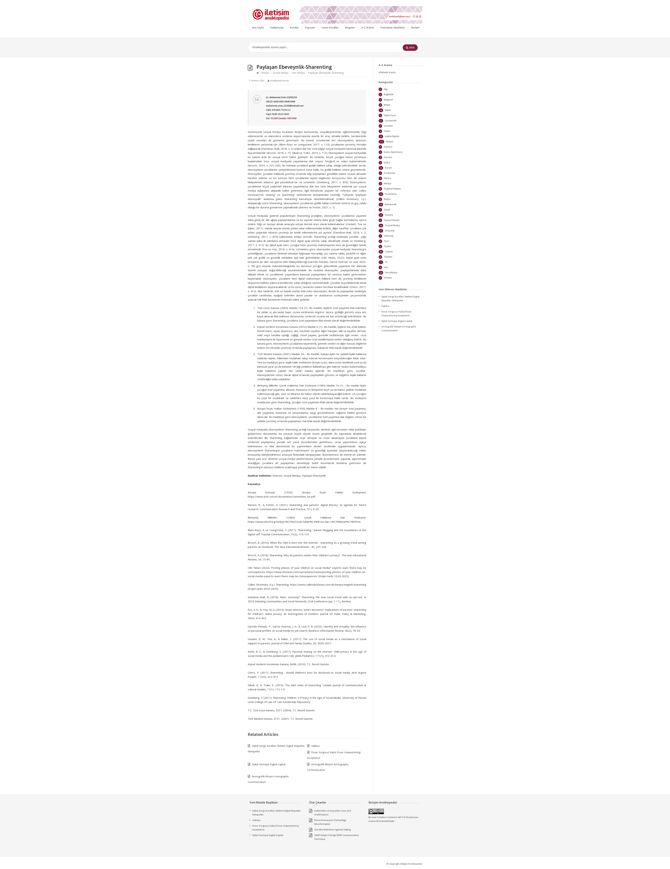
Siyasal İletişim (391, 220)
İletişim (415, 27)
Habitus (315, 745)
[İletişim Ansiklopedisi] (335, 15)
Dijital (388, 110)
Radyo (387, 199)
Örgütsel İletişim (392, 188)
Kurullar (294, 27)
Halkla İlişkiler (392, 136)
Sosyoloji (389, 230)
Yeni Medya (298, 72)
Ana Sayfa (258, 27)
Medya (387, 183)
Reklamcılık (391, 204)
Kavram (388, 157)
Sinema (389, 214)
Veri (386, 267)
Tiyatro (387, 246)
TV (386, 262)
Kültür (387, 162)
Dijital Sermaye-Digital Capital (268, 764)
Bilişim (387, 104)
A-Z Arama (367, 27)
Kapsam (310, 27)
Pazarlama (390, 193)
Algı (386, 89)
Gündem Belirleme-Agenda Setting (332, 829)
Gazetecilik (391, 120)
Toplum (389, 251)
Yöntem (388, 277)
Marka (387, 178)
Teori (386, 241)
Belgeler (350, 27)
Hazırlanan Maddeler (392, 27)
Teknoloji (388, 235)
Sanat (387, 209)
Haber (387, 131)
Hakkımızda (277, 27)
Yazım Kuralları (330, 27)
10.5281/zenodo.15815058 (283, 118)
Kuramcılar (389, 172)
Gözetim (388, 125)
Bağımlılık (389, 94)
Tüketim (388, 256)
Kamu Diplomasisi (393, 152)
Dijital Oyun (390, 115)
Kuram (388, 167)
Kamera (388, 146)
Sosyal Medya (280, 72)
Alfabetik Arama (387, 72)
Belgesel (388, 99)
